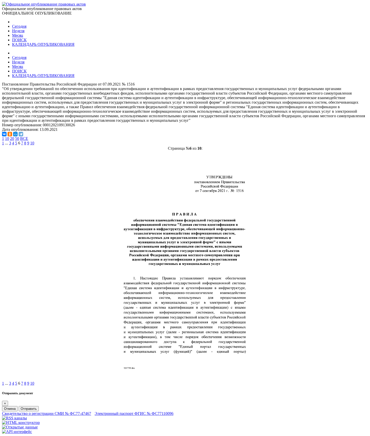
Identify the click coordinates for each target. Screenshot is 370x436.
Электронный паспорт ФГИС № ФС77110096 (134, 413)
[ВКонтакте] (4, 134)
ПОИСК (19, 40)
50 (17, 138)
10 (7, 138)
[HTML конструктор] (21, 422)
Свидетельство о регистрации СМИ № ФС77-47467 (46, 413)
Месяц (17, 35)
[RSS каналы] (14, 418)
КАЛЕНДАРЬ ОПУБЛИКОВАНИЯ (43, 44)
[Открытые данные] (20, 427)
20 (12, 138)
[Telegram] (21, 134)
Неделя (18, 31)
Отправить (29, 409)
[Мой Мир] (15, 134)
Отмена (10, 409)
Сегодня (19, 26)
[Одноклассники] (10, 134)
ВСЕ (24, 138)
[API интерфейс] (17, 431)
